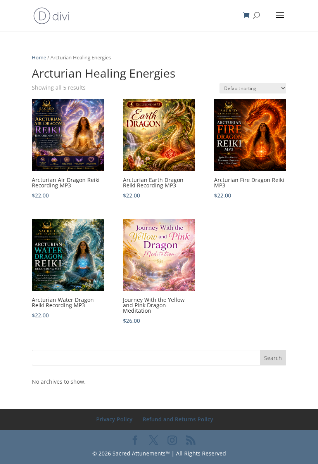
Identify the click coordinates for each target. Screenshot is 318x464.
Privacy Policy (114, 419)
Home (39, 57)
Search (273, 358)
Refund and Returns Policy (178, 419)
